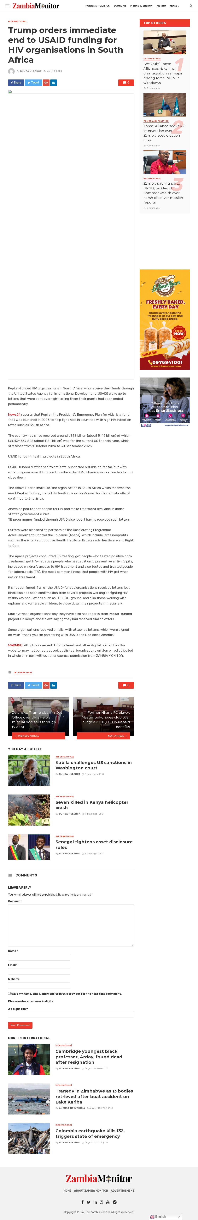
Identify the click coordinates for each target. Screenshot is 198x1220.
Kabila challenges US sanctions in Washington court (93, 765)
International (17, 21)
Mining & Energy (141, 5)
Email (12, 965)
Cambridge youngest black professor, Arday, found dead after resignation (88, 1057)
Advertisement (122, 1190)
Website (14, 979)
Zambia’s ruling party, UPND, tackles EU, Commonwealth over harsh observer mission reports (163, 192)
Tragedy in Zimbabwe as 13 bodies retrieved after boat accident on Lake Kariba (94, 1096)
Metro (161, 5)
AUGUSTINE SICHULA (72, 1108)
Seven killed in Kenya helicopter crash (91, 805)
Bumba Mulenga (31, 71)
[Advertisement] (165, 238)
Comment (15, 901)
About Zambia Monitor (91, 1190)
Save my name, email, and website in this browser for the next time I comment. (66, 993)
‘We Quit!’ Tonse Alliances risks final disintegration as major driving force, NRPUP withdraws (162, 73)
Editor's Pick (152, 59)
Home (67, 1190)
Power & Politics (97, 5)
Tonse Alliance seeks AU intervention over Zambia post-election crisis (164, 133)
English (160, 1216)
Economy (120, 5)
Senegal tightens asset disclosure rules (94, 844)
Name (13, 951)
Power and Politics (156, 121)
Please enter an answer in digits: (31, 1001)
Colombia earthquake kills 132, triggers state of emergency (90, 1133)
